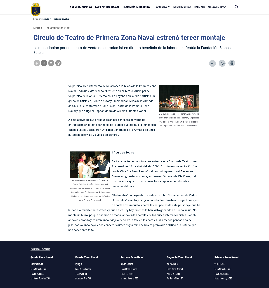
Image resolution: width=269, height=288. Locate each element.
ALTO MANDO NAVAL (107, 7)
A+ (223, 63)
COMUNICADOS (161, 7)
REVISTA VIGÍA (199, 7)
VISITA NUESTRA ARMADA (217, 7)
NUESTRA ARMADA (81, 7)
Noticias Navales (61, 18)
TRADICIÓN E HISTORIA (136, 7)
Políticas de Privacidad (40, 249)
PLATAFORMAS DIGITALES (182, 7)
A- (212, 63)
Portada (45, 18)
